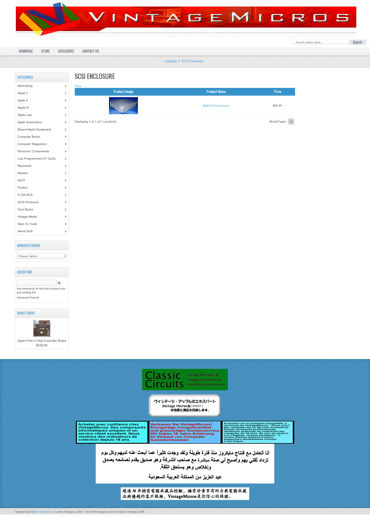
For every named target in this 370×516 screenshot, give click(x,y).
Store (45, 51)
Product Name (216, 91)
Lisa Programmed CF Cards (39, 158)
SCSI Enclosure (192, 61)
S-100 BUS (27, 195)
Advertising (27, 85)
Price (78, 86)
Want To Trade (27, 224)
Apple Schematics (32, 122)
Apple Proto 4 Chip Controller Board (42, 340)
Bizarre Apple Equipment (37, 129)
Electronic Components (36, 151)
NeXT (21, 180)
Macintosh (27, 165)
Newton (23, 173)
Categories (66, 51)
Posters (25, 187)
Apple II (25, 100)
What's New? (26, 313)
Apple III (25, 107)
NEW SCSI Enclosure (216, 106)
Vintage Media (30, 216)
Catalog (170, 61)
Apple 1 (25, 93)
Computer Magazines (35, 144)
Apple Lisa (28, 115)
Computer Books (32, 136)
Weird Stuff (27, 231)
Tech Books (29, 209)
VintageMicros (44, 511)
